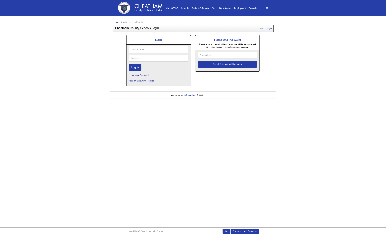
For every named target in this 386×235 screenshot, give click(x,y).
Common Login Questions (245, 231)
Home (117, 22)
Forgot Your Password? (139, 75)
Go (226, 231)
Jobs (125, 22)
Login (269, 28)
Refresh (212, 95)
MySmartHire (189, 95)
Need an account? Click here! (142, 81)
